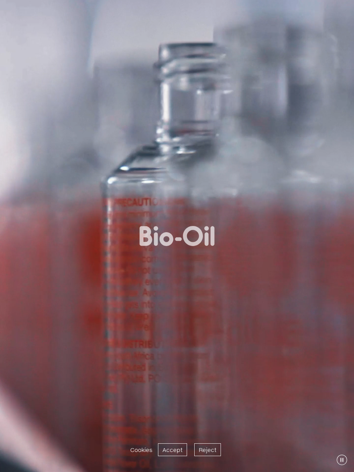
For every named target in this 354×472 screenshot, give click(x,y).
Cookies (141, 449)
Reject (207, 449)
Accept (172, 449)
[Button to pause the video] (342, 460)
